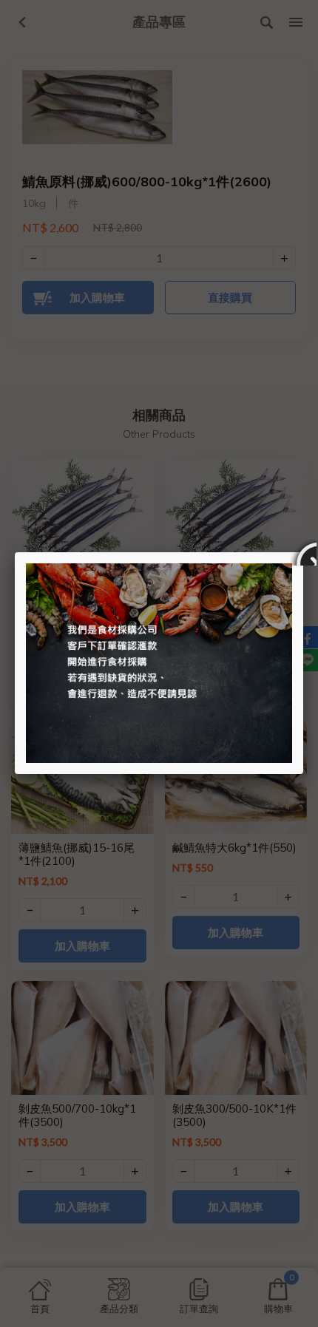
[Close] (303, 552)
